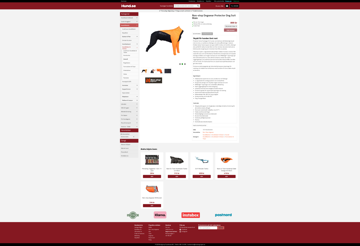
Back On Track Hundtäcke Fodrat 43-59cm (176, 170)
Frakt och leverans (139, 233)
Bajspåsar (125, 33)
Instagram (184, 231)
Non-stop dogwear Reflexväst (152, 198)
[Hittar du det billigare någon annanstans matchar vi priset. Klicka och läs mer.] (133, 214)
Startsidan (123, 1)
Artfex (150, 227)
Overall (125, 59)
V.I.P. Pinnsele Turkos (201, 169)
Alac (150, 231)
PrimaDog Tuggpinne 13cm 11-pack (152, 170)
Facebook (184, 229)
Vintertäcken (126, 70)
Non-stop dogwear (154, 229)
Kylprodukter (126, 93)
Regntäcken (126, 63)
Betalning (137, 236)
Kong (150, 240)
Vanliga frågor (138, 227)
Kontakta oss (200, 1)
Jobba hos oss (169, 229)
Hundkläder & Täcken (218, 135)
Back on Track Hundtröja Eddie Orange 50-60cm (226, 170)
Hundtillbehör (206, 135)
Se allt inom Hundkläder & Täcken (130, 51)
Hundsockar (126, 55)
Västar (125, 74)
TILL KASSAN (234, 6)
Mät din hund (124, 148)
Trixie (150, 233)
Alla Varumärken (125, 134)
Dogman (151, 236)
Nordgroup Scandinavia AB (166, 244)
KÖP (152, 176)
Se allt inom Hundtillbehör (128, 29)
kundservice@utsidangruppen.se (196, 244)
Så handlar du (138, 231)
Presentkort (124, 152)
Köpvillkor (208, 1)
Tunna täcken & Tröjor (129, 66)
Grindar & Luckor (127, 40)
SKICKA (220, 228)
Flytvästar (126, 78)
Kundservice (192, 1)
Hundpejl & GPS (126, 81)
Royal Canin (152, 238)
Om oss (167, 227)
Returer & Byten (125, 144)
